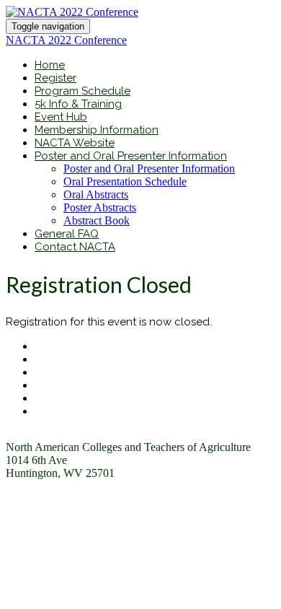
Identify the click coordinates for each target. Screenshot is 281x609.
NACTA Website (75, 142)
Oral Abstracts (95, 194)
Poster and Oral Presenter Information (131, 155)
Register (55, 77)
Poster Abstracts (99, 207)
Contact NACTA (75, 246)
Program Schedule (82, 90)
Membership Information (97, 129)
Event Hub (61, 116)
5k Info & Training (78, 103)
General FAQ (67, 233)
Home (50, 64)
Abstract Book (96, 220)
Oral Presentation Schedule (125, 181)
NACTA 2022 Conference (66, 40)
